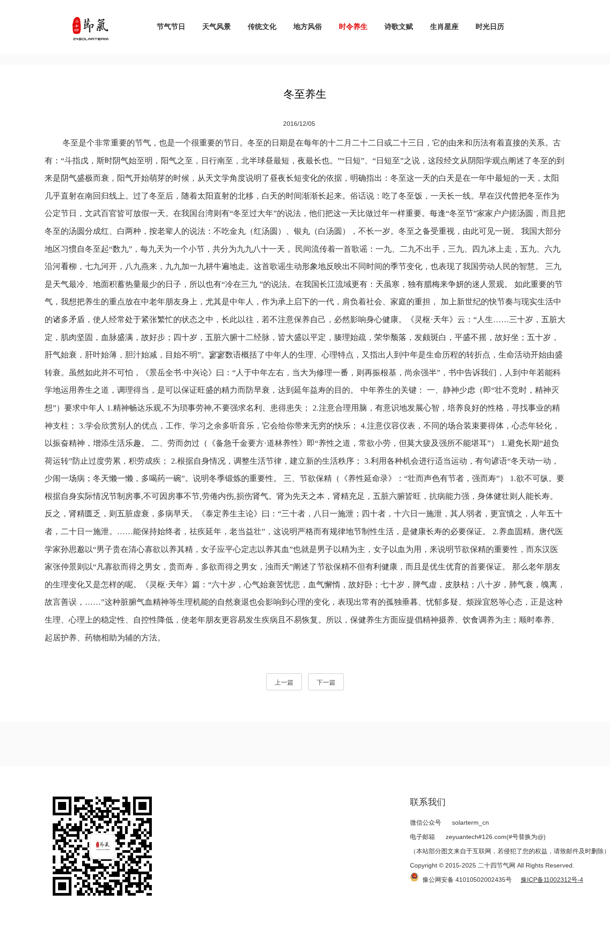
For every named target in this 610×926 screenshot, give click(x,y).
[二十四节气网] (90, 27)
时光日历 (490, 26)
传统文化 (262, 26)
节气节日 (171, 26)
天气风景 (216, 26)
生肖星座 (444, 26)
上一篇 (284, 682)
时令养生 (353, 26)
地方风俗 (307, 26)
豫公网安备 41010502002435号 (467, 879)
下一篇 (326, 682)
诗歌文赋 (398, 26)
